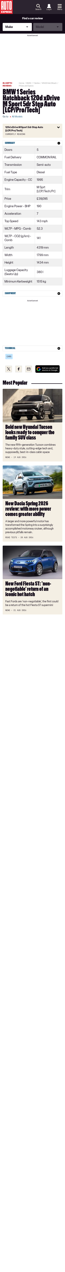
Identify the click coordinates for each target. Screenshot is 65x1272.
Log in (49, 9)
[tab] (32, 143)
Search (38, 9)
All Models (17, 116)
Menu (59, 9)
